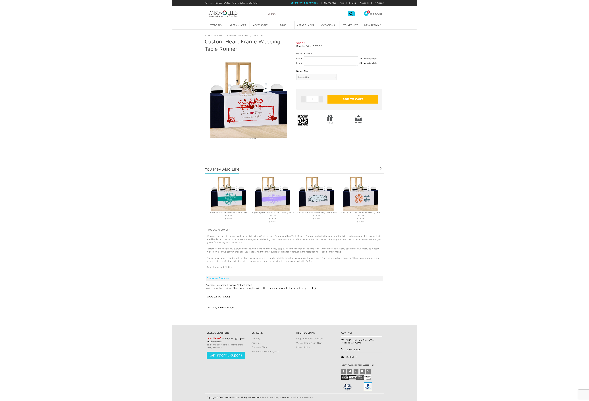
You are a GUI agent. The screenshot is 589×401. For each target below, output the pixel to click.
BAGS (283, 25)
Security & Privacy (271, 397)
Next (380, 168)
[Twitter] (349, 371)
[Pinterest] (368, 371)
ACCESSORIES (261, 25)
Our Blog (256, 338)
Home (207, 35)
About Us (256, 342)
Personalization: (304, 53)
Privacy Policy (303, 347)
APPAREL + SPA (305, 25)
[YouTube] (362, 371)
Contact (343, 3)
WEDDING (216, 25)
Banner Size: (302, 71)
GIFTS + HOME (238, 25)
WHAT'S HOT (350, 25)
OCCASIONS (328, 25)
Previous (370, 168)
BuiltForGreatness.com (302, 397)
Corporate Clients (260, 347)
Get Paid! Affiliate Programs (265, 351)
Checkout (364, 3)
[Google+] (356, 371)
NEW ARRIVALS (372, 25)
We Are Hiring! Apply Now (309, 342)
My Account (379, 3)
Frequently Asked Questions (309, 338)
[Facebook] (343, 371)
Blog (354, 3)
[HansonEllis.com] (235, 13)
